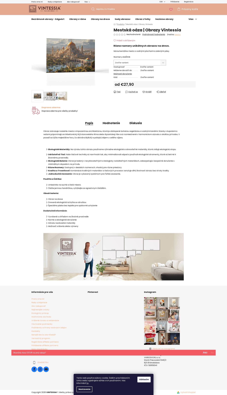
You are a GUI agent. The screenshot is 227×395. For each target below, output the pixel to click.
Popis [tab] (89, 123)
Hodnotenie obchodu (41, 316)
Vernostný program (40, 338)
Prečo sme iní (37, 2)
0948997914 (42, 362)
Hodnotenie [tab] (111, 123)
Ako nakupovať (73, 2)
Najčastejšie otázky (40, 309)
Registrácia (188, 1)
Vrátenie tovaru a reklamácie (45, 320)
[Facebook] (34, 369)
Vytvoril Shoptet (188, 392)
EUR (161, 1)
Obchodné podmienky (41, 324)
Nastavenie (84, 389)
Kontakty (35, 331)
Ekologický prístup (40, 313)
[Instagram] (40, 369)
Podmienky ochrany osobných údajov (48, 327)
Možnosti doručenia (123, 73)
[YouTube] (46, 369)
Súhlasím (144, 379)
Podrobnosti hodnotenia (153, 34)
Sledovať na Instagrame (163, 348)
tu (87, 383)
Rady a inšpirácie (55, 2)
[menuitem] (48, 19)
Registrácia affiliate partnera (45, 342)
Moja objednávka (39, 349)
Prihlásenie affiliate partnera (44, 345)
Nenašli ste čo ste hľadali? (43, 334)
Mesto (178, 34)
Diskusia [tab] (136, 123)
